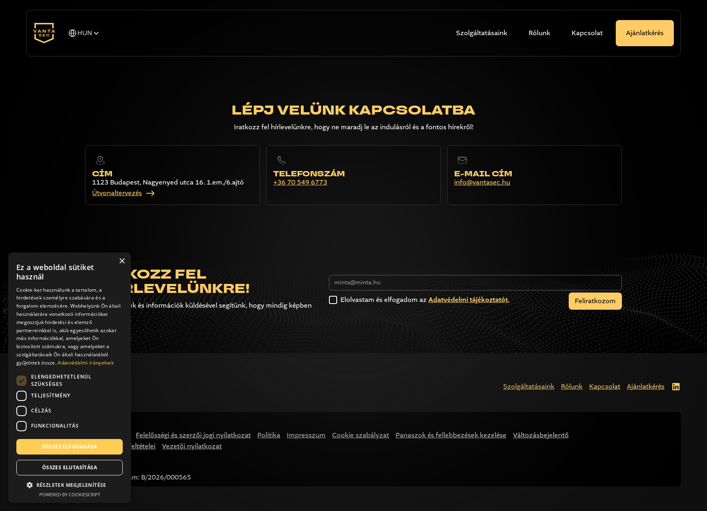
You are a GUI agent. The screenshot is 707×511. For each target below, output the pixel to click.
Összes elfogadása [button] (69, 446)
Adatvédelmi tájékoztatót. (468, 299)
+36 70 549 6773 (300, 182)
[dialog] (69, 377)
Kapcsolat (587, 33)
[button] (83, 33)
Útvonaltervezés (117, 193)
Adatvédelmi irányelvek (86, 362)
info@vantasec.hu (482, 182)
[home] (44, 33)
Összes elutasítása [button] (69, 467)
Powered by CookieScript (69, 494)
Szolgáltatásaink (481, 33)
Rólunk (539, 33)
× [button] (122, 261)
